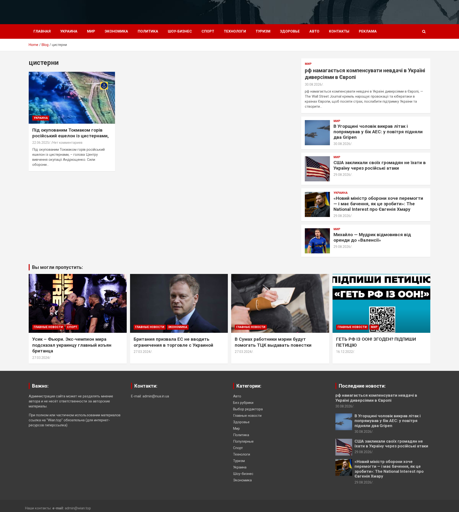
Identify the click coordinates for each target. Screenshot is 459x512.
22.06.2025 (40, 143)
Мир (91, 31)
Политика (148, 31)
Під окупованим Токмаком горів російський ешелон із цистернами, (70, 133)
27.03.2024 (40, 358)
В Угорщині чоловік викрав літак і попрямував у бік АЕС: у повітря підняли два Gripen (378, 131)
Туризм (263, 31)
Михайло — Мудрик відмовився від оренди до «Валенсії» (372, 237)
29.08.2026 (341, 175)
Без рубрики (243, 403)
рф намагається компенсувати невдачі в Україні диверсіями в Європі (376, 397)
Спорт (208, 31)
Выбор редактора (248, 409)
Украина (68, 31)
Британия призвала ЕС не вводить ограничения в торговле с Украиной (173, 342)
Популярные (243, 441)
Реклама (368, 31)
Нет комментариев (67, 143)
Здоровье (290, 31)
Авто (314, 31)
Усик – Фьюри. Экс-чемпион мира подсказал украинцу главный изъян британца (71, 345)
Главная (42, 31)
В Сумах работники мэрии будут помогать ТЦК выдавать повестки (273, 342)
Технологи (235, 31)
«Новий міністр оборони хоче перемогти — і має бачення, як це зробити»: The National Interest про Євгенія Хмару (378, 203)
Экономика (116, 31)
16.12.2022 (344, 352)
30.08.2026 (313, 84)
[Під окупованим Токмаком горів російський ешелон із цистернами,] (71, 98)
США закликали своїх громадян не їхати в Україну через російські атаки (379, 165)
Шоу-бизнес (180, 31)
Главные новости (48, 327)
